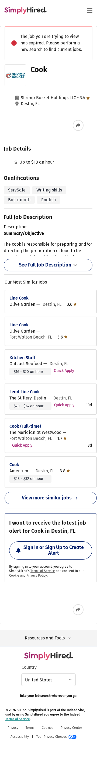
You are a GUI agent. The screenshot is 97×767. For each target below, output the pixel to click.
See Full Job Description (45, 265)
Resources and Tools (45, 638)
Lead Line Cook (24, 391)
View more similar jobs (47, 498)
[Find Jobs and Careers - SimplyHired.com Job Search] (25, 10)
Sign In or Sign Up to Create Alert (53, 550)
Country (29, 667)
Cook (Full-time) (25, 426)
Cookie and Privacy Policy (28, 575)
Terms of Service (42, 571)
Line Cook (19, 298)
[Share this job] (78, 125)
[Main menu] (89, 10)
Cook (14, 464)
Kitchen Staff (22, 357)
